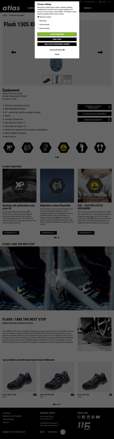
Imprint (57, 54)
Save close (57, 39)
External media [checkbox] (44, 25)
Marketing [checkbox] (43, 21)
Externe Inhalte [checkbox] (45, 28)
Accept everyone (57, 34)
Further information (56, 50)
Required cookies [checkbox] (45, 17)
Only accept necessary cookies (56, 44)
